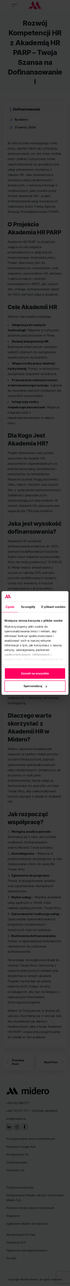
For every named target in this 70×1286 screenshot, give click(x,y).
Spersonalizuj (33, 686)
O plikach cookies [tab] (53, 606)
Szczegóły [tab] (28, 606)
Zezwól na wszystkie (35, 673)
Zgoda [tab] (9, 606)
